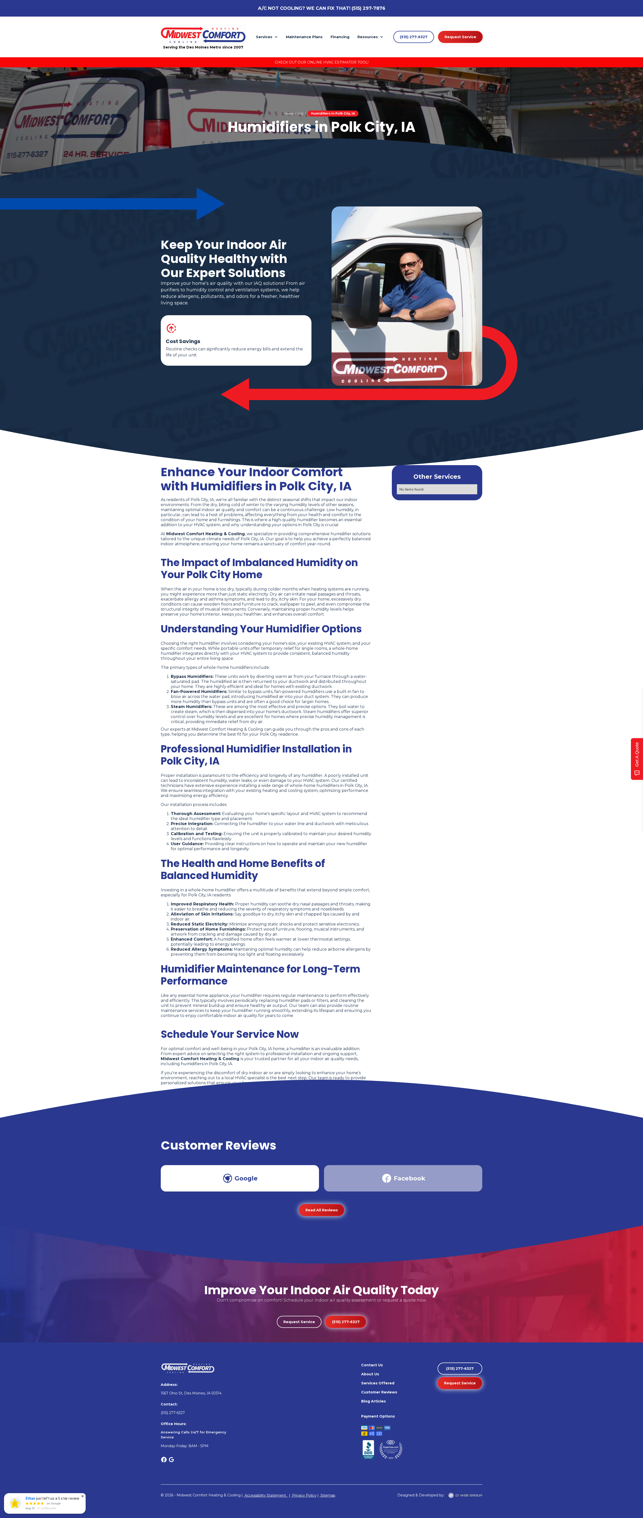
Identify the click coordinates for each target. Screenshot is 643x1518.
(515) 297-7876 (368, 8)
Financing (340, 37)
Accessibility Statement (266, 1495)
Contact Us (372, 1365)
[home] (203, 34)
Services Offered (377, 1383)
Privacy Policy (303, 1495)
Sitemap (327, 1495)
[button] (267, 36)
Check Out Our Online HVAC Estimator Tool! (321, 62)
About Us (370, 1374)
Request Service (460, 37)
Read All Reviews (321, 1210)
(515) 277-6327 (413, 37)
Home (289, 113)
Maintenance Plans (304, 37)
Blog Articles (373, 1401)
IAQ (300, 113)
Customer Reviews (379, 1392)
